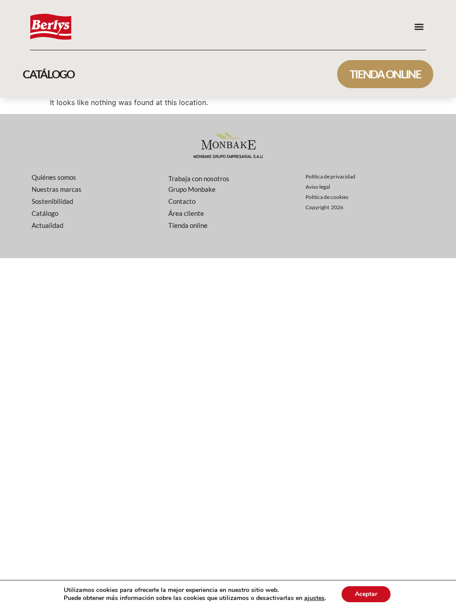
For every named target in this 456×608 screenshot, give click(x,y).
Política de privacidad (330, 176)
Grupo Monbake (192, 189)
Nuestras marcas (56, 189)
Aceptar (366, 594)
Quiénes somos (54, 177)
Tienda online (385, 74)
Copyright (324, 207)
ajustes (314, 598)
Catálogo (45, 213)
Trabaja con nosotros (198, 178)
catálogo (48, 74)
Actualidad (47, 225)
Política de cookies (326, 197)
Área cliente (186, 213)
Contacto (181, 201)
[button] (418, 26)
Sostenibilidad (52, 201)
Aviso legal (317, 186)
